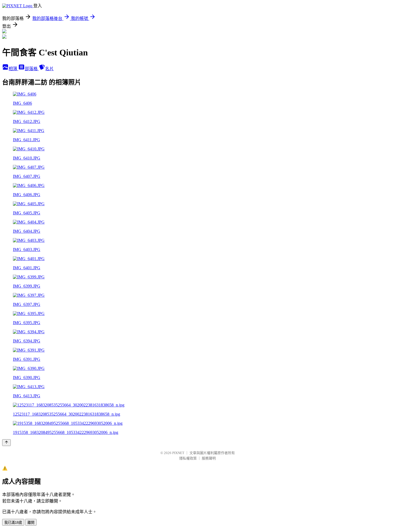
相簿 (13, 68)
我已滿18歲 (13, 523)
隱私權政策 (188, 458)
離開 (30, 523)
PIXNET (178, 453)
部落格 (32, 68)
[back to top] (6, 442)
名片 (49, 68)
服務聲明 (209, 458)
